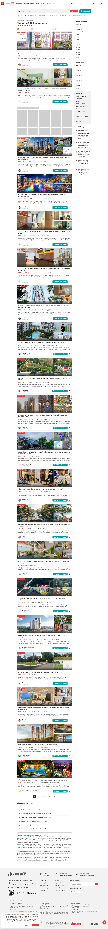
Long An (80, 114)
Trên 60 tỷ (78, 57)
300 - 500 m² (79, 85)
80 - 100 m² (78, 73)
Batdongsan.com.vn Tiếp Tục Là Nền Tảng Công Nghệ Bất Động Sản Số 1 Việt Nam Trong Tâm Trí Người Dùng (83, 134)
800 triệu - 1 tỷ (79, 32)
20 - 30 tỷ (78, 49)
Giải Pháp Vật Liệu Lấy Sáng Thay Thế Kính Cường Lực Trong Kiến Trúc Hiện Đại (84, 154)
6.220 (50, 796)
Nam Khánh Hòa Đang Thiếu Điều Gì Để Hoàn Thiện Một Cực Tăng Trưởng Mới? (83, 171)
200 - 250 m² (79, 80)
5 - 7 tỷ (77, 42)
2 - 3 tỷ (77, 37)
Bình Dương (80, 104)
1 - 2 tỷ (77, 34)
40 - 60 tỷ (78, 54)
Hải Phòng (80, 111)
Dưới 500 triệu (79, 27)
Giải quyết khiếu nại (60, 893)
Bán (18, 20)
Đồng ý (35, 925)
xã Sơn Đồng (42, 845)
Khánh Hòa (80, 106)
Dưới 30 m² (78, 65)
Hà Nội (80, 99)
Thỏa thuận (78, 24)
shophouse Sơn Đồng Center (29, 836)
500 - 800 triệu (79, 29)
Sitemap (42, 893)
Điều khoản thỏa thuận (60, 888)
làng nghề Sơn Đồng (47, 857)
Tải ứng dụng (74, 3)
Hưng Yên (80, 119)
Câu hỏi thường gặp (45, 888)
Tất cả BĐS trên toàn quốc (26, 20)
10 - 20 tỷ (78, 47)
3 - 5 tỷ (77, 39)
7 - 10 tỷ (78, 44)
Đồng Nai (80, 109)
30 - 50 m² (78, 68)
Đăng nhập (88, 3)
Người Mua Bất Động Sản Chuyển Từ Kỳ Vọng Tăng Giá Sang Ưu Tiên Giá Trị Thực (83, 145)
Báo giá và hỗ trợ (44, 885)
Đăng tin (103, 3)
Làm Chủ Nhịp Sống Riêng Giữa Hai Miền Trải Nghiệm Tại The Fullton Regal (83, 163)
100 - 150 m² (79, 75)
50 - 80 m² (78, 70)
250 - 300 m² (79, 83)
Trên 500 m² (79, 88)
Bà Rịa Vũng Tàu (82, 116)
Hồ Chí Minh (81, 96)
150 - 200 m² (79, 78)
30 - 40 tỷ (78, 52)
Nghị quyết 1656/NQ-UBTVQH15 (30, 845)
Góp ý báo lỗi (43, 890)
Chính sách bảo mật (60, 890)
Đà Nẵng (80, 101)
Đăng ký (95, 3)
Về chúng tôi (43, 883)
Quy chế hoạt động (59, 885)
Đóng (26, 925)
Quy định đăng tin (59, 883)
